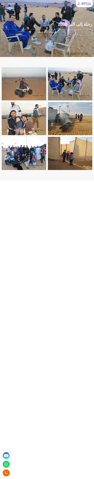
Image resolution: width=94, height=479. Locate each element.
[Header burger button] (3, 3)
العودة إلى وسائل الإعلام (47, 32)
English (11, 3)
